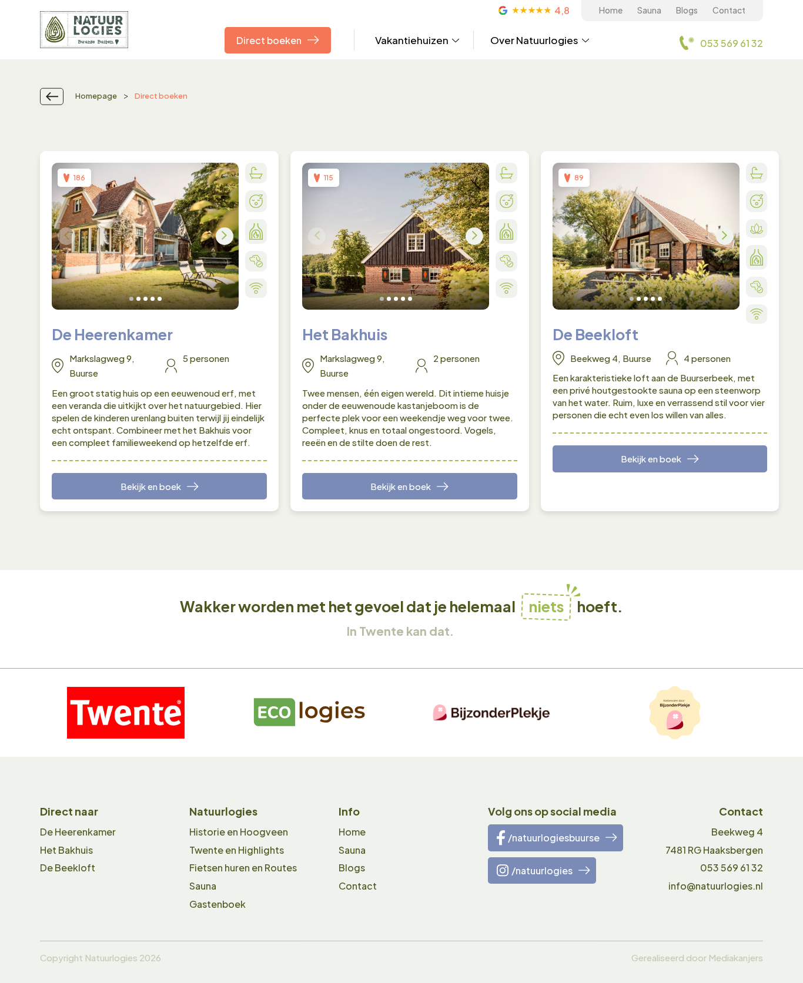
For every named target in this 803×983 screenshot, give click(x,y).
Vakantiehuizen (412, 39)
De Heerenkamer (78, 832)
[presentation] (66, 236)
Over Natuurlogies (534, 39)
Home (611, 10)
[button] (131, 299)
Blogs (687, 10)
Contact (728, 10)
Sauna (649, 10)
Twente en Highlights (236, 850)
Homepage (96, 95)
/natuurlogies (542, 870)
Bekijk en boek (151, 486)
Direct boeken (269, 40)
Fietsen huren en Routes (243, 867)
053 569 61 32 (731, 867)
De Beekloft (67, 867)
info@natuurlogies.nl (715, 886)
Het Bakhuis (66, 850)
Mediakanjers (735, 957)
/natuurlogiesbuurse (554, 837)
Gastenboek (217, 904)
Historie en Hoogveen (238, 832)
